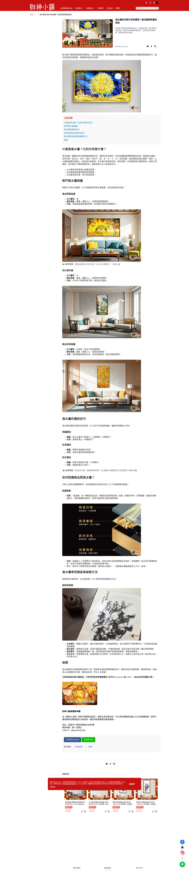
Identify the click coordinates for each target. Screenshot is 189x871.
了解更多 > (53, 787)
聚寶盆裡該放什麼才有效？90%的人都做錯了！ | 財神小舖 (97, 264)
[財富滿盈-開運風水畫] (110, 386)
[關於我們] (110, 693)
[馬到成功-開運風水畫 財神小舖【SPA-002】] (110, 614)
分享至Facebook (72, 740)
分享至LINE (88, 740)
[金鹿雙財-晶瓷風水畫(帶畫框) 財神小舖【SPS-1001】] (110, 86)
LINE (128, 677)
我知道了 (132, 784)
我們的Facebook (115, 677)
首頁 (31, 14)
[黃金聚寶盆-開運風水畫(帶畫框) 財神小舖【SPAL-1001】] (110, 235)
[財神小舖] (42, 5)
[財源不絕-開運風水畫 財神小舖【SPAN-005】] (110, 312)
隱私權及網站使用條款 (69, 784)
